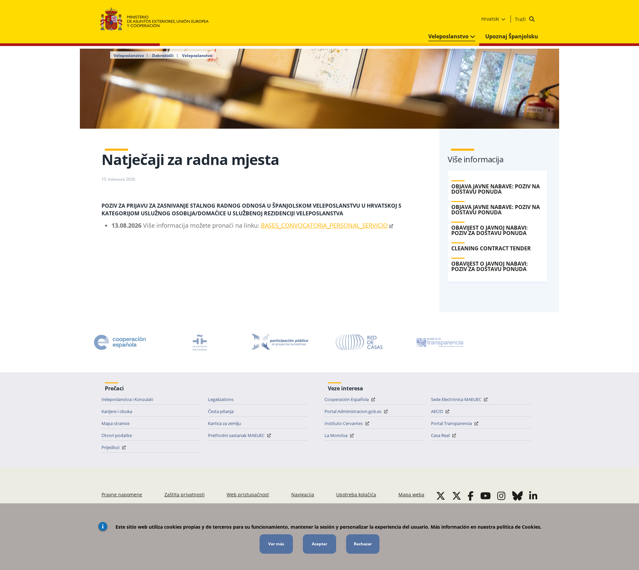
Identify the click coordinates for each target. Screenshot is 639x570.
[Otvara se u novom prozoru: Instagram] (501, 495)
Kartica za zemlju (224, 423)
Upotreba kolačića (356, 494)
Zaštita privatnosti (184, 494)
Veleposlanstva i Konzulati (127, 399)
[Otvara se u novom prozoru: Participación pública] (279, 342)
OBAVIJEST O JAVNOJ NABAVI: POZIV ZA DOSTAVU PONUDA (489, 230)
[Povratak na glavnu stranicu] (157, 19)
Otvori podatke (117, 435)
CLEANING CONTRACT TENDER (491, 248)
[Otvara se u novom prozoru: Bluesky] (517, 495)
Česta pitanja (221, 411)
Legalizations (221, 399)
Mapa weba (411, 494)
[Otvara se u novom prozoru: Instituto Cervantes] (199, 342)
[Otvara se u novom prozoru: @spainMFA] (456, 495)
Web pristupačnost (248, 494)
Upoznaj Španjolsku (511, 36)
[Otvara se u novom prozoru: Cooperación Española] (120, 342)
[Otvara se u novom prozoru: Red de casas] (359, 342)
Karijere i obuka (117, 411)
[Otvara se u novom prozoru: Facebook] (471, 495)
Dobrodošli (163, 55)
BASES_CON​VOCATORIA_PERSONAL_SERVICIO (324, 225)
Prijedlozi (111, 447)
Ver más (276, 544)
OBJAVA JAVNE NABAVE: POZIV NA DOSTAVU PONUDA (495, 189)
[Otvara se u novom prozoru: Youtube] (485, 495)
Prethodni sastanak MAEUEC (237, 435)
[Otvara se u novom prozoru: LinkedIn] (533, 495)
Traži (521, 19)
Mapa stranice (115, 423)
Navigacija (302, 494)
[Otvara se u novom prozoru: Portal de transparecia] (439, 342)
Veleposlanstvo (449, 36)
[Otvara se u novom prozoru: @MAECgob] (440, 495)
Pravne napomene (122, 494)
